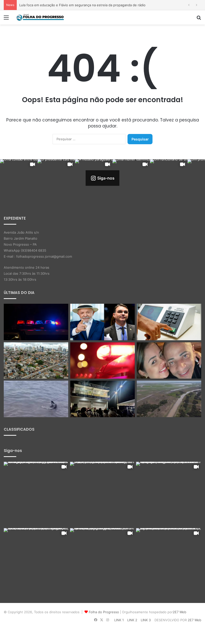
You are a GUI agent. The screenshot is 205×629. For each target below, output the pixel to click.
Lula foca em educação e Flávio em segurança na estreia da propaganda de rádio (82, 5)
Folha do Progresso (104, 612)
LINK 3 (146, 620)
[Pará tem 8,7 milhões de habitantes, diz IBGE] (36, 360)
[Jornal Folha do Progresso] (40, 17)
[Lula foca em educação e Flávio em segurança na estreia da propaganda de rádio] (102, 322)
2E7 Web (179, 612)
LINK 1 (119, 620)
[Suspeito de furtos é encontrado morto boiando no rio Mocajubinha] (102, 360)
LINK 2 (132, 620)
